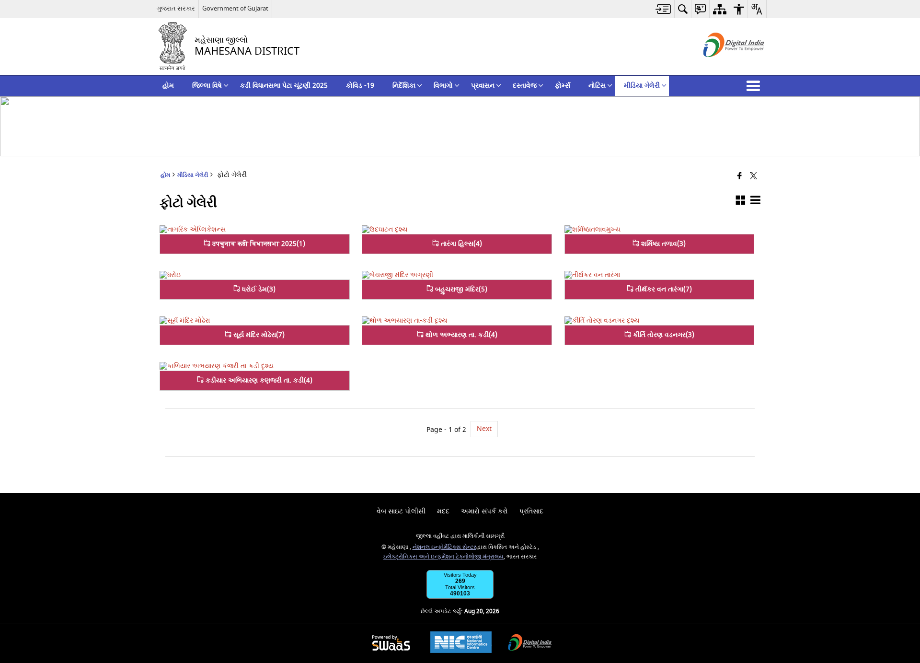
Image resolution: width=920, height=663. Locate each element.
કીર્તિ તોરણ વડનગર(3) (662, 335)
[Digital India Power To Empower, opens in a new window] (530, 644)
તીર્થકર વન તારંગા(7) (662, 289)
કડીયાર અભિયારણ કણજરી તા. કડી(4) (258, 380)
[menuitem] (663, 9)
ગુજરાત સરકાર (176, 8)
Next (484, 429)
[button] (755, 86)
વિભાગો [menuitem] (443, 86)
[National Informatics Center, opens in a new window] (461, 643)
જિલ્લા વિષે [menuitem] (207, 86)
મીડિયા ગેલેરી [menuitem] (642, 86)
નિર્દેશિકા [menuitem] (403, 86)
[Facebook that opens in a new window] (740, 177)
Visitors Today (460, 575)
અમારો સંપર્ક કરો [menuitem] (484, 511)
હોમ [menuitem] (168, 86)
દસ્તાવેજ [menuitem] (525, 86)
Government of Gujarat (235, 8)
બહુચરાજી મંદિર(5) (460, 289)
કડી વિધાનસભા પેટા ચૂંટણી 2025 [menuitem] (284, 86)
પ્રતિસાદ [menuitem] (531, 511)
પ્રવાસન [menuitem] (482, 86)
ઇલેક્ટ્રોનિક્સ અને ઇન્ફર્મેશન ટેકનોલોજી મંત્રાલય (443, 557)
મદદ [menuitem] (443, 511)
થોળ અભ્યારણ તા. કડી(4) (460, 335)
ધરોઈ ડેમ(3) (258, 289)
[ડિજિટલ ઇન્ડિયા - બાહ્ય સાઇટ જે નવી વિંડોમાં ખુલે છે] (722, 65)
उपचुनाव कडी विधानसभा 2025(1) (257, 244)
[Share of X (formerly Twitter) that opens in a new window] (753, 177)
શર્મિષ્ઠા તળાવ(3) (662, 244)
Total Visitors (460, 587)
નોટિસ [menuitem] (597, 86)
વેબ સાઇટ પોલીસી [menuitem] (401, 511)
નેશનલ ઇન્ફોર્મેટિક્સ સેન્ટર (444, 547)
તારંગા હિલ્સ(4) (460, 244)
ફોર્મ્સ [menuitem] (562, 86)
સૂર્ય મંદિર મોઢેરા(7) (258, 335)
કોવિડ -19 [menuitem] (360, 86)
